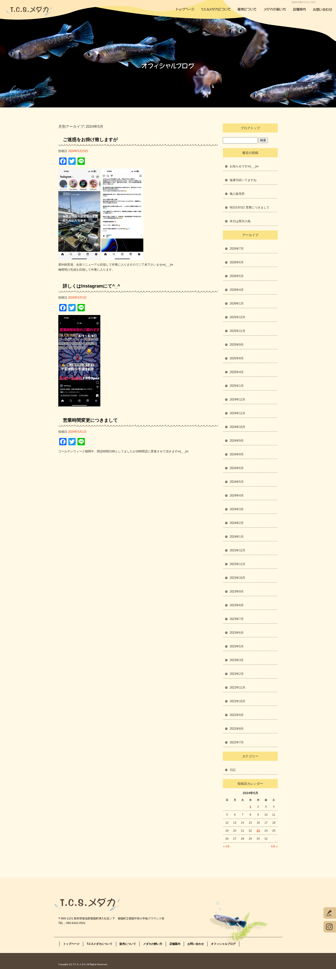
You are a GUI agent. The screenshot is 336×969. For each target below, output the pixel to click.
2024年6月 (237, 468)
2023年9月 (237, 591)
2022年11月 (237, 687)
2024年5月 (237, 481)
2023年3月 (237, 660)
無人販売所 (237, 193)
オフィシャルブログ (223, 943)
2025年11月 (237, 331)
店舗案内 (299, 9)
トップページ (185, 9)
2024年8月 (237, 454)
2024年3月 (237, 509)
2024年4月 (237, 495)
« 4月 (226, 846)
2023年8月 (237, 605)
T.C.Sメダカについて (216, 9)
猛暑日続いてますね (243, 180)
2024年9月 (237, 440)
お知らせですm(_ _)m (244, 166)
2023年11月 (237, 564)
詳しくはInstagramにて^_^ (91, 285)
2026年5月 (237, 276)
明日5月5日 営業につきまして (249, 207)
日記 (233, 769)
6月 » (274, 846)
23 (258, 830)
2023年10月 (237, 577)
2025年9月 (237, 344)
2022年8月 (237, 728)
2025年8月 (237, 358)
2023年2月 (237, 673)
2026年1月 (237, 303)
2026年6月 (237, 262)
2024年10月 (237, 427)
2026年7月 (237, 248)
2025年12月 (237, 317)
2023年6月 (237, 632)
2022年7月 (237, 742)
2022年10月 (237, 701)
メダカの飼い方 (274, 9)
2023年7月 (237, 619)
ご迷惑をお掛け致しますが (90, 139)
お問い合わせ (323, 9)
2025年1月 (237, 385)
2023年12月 (237, 550)
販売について (247, 9)
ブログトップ (250, 128)
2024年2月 (237, 523)
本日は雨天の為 (240, 221)
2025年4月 (237, 372)
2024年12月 (237, 399)
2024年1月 (237, 536)
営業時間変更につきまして (90, 420)
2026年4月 (237, 289)
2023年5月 (237, 646)
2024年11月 (237, 413)
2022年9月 (237, 715)
